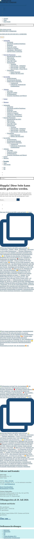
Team (5, 20)
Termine (5, 18)
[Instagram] (3, 208)
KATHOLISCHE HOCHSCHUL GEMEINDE (13, 5)
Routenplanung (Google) (7, 488)
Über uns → (5, 518)
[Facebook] (3, 204)
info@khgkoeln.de (10, 484)
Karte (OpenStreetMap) (6, 487)
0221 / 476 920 (9, 481)
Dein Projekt (6, 21)
